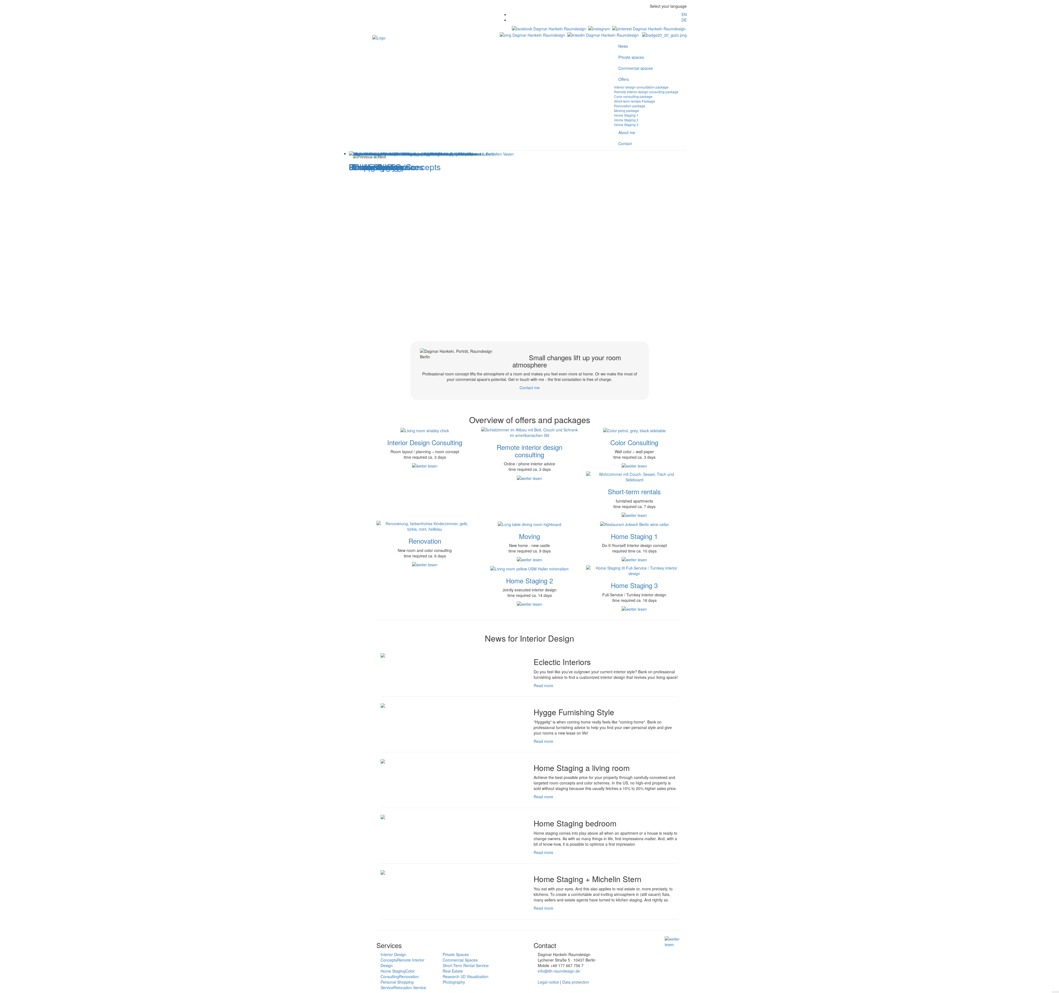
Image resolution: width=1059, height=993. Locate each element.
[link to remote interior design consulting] (529, 432)
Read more (543, 685)
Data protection (575, 982)
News (623, 46)
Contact (625, 143)
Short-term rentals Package (634, 101)
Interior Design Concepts (393, 957)
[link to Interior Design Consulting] (424, 430)
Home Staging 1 (626, 115)
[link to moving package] (529, 523)
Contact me (530, 387)
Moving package (626, 110)
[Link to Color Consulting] (634, 430)
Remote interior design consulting (529, 450)
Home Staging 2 (626, 120)
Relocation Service (410, 987)
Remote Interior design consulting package (646, 91)
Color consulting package (633, 96)
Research (452, 976)
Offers (623, 79)
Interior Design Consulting (424, 442)
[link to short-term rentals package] (634, 476)
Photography (454, 982)
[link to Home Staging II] (529, 568)
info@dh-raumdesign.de (559, 971)
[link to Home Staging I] (634, 523)
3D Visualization (474, 976)
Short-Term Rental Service (466, 965)
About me (626, 132)
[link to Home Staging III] (634, 570)
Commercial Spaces (460, 960)
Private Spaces (456, 954)
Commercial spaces (635, 68)
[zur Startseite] (379, 37)
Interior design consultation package (641, 87)
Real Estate (453, 971)
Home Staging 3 (626, 124)
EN (684, 14)
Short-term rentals (634, 491)
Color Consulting (634, 442)
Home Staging (393, 971)
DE (684, 20)
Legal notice (548, 982)
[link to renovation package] (424, 525)
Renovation (424, 541)
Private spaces (631, 57)
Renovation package (629, 105)
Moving (529, 536)
